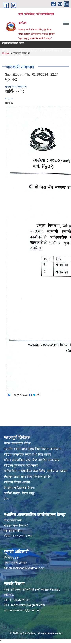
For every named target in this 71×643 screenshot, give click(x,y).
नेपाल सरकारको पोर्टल (17, 443)
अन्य (6, 498)
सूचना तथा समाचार (16, 86)
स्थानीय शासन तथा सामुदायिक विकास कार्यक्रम (32, 449)
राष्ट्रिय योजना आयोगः (17, 482)
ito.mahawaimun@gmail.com (22, 610)
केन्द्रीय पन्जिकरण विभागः (19, 488)
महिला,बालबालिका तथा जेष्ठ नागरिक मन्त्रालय (31, 460)
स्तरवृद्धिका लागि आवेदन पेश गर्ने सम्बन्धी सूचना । (33, 50)
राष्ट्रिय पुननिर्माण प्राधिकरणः (21, 465)
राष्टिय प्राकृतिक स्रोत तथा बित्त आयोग (27, 454)
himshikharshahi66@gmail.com (24, 568)
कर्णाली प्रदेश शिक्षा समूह (19, 493)
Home (5, 53)
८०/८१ (9, 98)
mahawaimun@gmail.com (28, 605)
